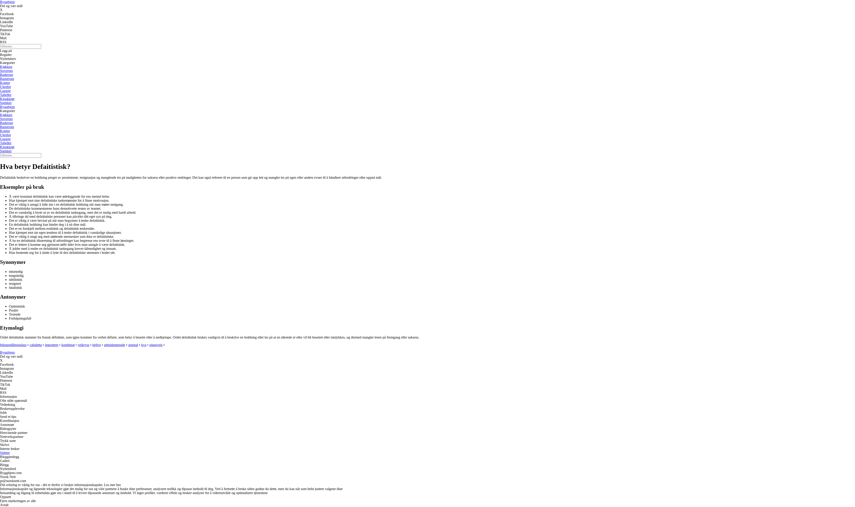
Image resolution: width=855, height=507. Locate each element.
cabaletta (36, 345)
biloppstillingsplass (13, 345)
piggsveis (156, 345)
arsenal (133, 345)
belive (96, 345)
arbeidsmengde (114, 345)
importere (51, 345)
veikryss (83, 345)
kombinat (68, 345)
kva (143, 345)
